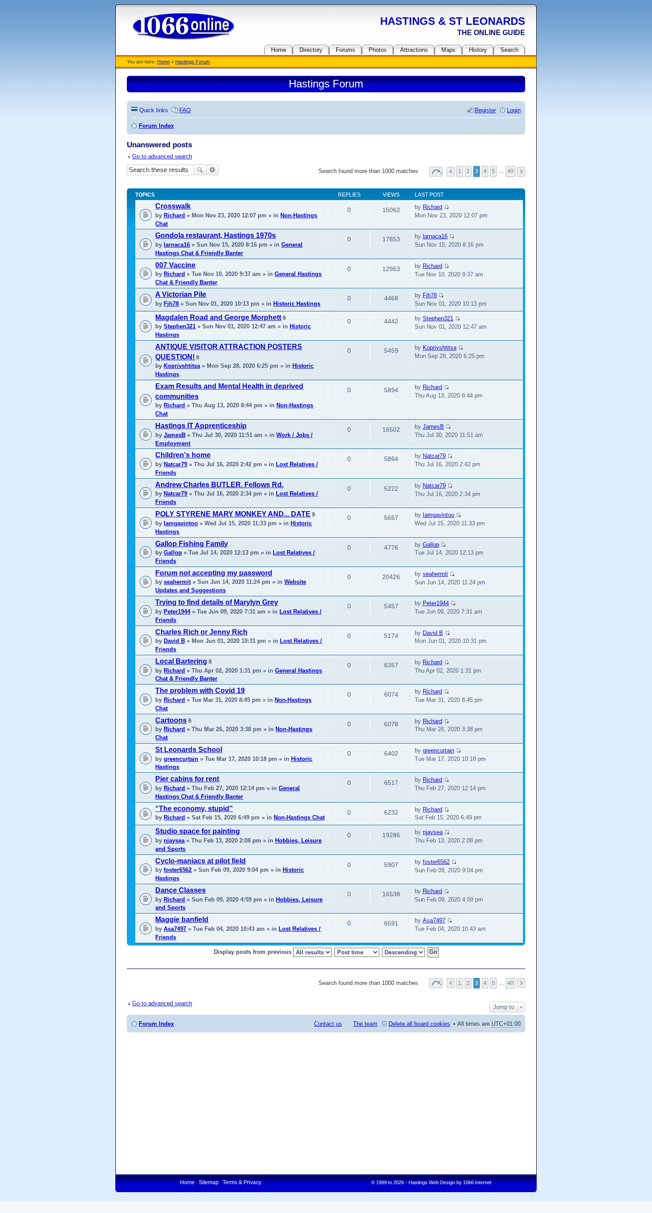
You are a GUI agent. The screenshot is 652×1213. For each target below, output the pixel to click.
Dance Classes (180, 890)
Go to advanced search (162, 156)
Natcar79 (175, 464)
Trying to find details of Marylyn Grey (216, 602)
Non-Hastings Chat (299, 817)
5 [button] (493, 171)
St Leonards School (188, 749)
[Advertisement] (326, 1103)
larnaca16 (177, 244)
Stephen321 (180, 326)
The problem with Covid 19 (200, 690)
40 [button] (510, 171)
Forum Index (156, 1023)
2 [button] (468, 171)
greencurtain (181, 759)
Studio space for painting (197, 831)
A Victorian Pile (180, 294)
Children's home (183, 455)
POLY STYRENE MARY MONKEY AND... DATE (232, 514)
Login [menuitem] (514, 110)
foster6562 (178, 869)
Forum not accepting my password (213, 573)
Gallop (173, 552)
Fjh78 (171, 303)
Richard (174, 215)
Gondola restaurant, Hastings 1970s (215, 235)
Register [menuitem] (485, 110)
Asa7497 (175, 929)
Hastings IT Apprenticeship (201, 425)
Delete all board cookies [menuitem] (419, 1023)
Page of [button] (436, 172)
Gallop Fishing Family (191, 543)
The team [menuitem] (365, 1023)
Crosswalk (173, 206)
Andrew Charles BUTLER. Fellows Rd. (219, 484)
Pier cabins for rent (187, 779)
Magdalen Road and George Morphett (218, 317)
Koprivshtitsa (182, 365)
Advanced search (213, 170)
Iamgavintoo (181, 523)
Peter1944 (177, 611)
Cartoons (171, 720)
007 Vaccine (175, 265)
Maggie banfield (181, 919)
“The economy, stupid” (194, 808)
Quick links (153, 110)
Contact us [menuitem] (328, 1023)
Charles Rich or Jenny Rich (201, 632)
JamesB (174, 435)
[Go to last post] (446, 207)
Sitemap (209, 1182)
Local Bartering (181, 661)
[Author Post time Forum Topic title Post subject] (357, 952)
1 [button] (459, 171)
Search (200, 170)
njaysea (174, 840)
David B (174, 641)
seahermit (177, 582)
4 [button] (485, 171)
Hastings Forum (192, 61)
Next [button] (521, 172)
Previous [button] (451, 172)
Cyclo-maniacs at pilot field (200, 861)
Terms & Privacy (242, 1182)
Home (163, 61)
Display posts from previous (253, 952)
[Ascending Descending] (404, 952)
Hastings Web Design (431, 1182)
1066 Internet (477, 1182)
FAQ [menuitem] (185, 110)
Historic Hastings (296, 303)
